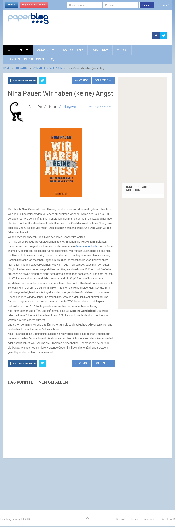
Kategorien (72, 50)
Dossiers (99, 50)
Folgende (102, 80)
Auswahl (44, 50)
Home (11, 4)
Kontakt (120, 519)
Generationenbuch (86, 246)
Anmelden (146, 5)
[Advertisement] (61, 420)
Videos (122, 50)
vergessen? (162, 5)
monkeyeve (67, 107)
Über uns (134, 519)
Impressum (150, 519)
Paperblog (5, 519)
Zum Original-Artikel (99, 106)
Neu (23, 50)
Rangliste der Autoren (26, 59)
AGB (172, 519)
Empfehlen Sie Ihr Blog (34, 4)
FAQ (163, 519)
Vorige (83, 80)
